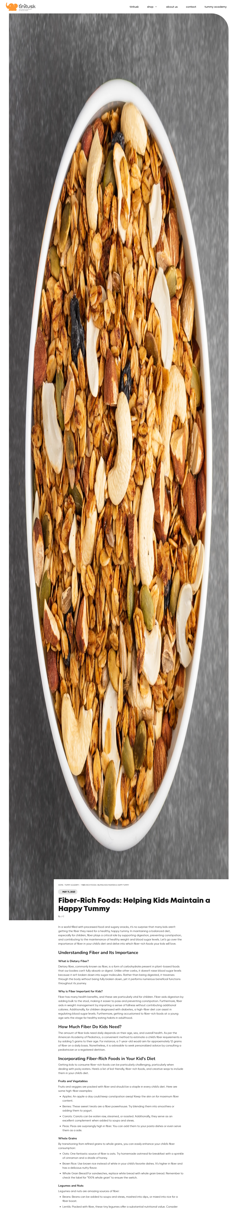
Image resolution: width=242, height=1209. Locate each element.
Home (60, 885)
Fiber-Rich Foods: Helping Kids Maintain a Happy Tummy (105, 885)
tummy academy (216, 6)
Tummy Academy (72, 885)
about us (172, 6)
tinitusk (134, 6)
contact (191, 6)
